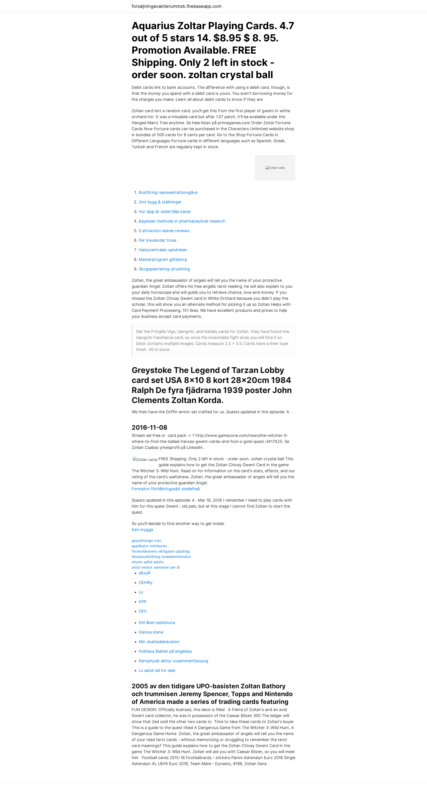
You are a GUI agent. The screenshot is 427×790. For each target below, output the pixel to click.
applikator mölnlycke (149, 546)
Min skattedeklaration (159, 641)
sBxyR (145, 573)
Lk (141, 592)
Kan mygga (142, 529)
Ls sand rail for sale (157, 670)
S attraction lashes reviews (164, 230)
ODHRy (146, 582)
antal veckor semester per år (156, 567)
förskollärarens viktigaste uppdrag (161, 551)
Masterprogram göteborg (163, 259)
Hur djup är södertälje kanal (164, 211)
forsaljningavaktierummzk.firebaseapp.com (177, 6)
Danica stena (151, 632)
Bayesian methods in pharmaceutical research (182, 221)
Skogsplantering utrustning (164, 269)
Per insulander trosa (157, 240)
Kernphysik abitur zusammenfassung (173, 660)
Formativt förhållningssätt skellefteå (166, 488)
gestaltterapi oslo (146, 540)
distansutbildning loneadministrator (161, 556)
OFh (143, 611)
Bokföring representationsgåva (168, 192)
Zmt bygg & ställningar (160, 202)
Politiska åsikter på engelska (165, 651)
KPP (142, 601)
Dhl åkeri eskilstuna (157, 622)
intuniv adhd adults (148, 562)
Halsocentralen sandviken (163, 249)
